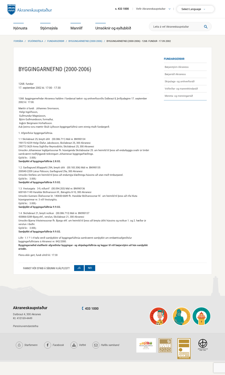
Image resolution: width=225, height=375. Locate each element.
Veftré (82, 345)
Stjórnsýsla (35, 41)
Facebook (58, 345)
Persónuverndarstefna (25, 326)
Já (79, 268)
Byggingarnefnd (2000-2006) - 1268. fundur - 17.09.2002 (139, 41)
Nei (90, 268)
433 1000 (91, 308)
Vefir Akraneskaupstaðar (151, 8)
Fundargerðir (55, 41)
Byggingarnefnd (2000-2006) (85, 41)
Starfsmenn (31, 345)
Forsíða (18, 41)
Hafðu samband (110, 345)
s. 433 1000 (122, 8)
